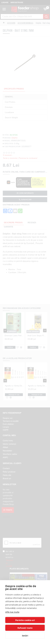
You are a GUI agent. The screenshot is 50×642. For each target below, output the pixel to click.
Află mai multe (12, 612)
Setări (25, 635)
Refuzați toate (25, 627)
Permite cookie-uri (25, 620)
